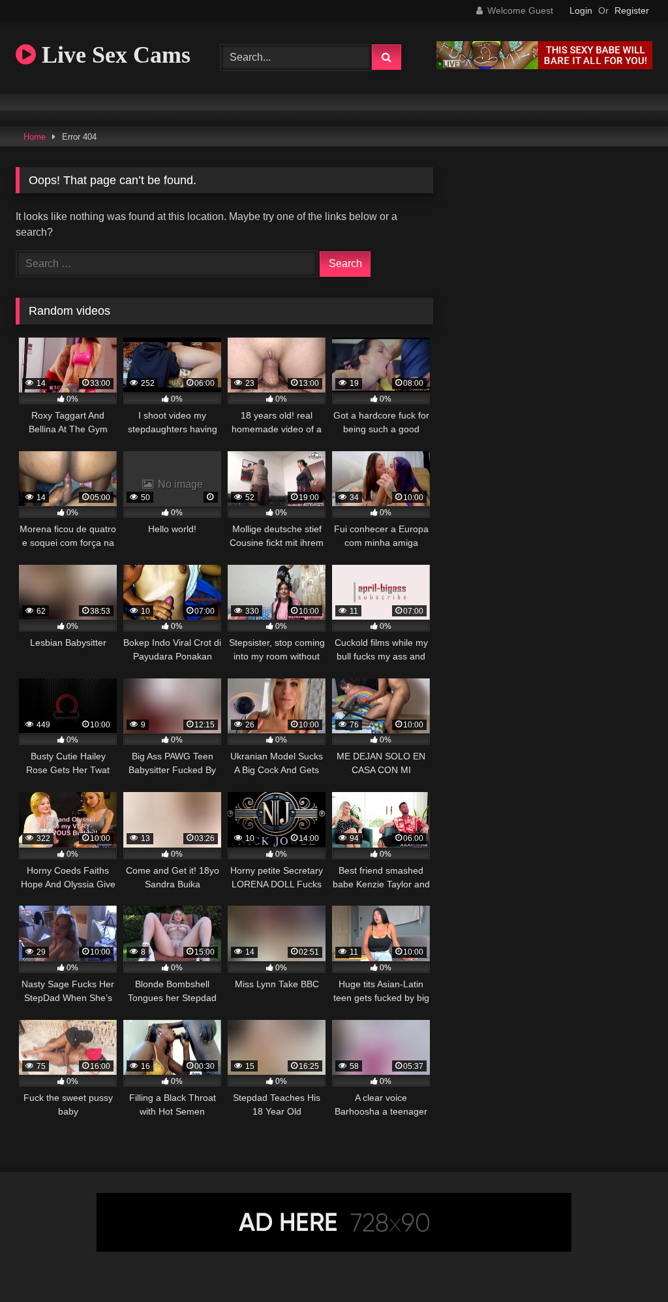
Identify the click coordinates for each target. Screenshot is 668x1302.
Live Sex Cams (113, 55)
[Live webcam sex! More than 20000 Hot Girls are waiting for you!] (544, 65)
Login (580, 10)
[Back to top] (627, 1263)
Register (632, 10)
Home (34, 137)
